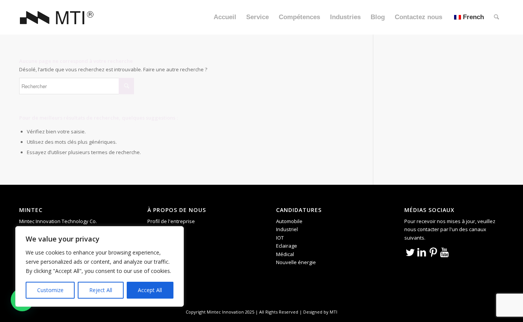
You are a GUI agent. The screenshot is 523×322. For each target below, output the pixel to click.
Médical (285, 254)
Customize (50, 290)
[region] (99, 266)
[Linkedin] (421, 252)
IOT (280, 237)
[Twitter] (410, 252)
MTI (333, 312)
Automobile (289, 221)
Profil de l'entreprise (171, 221)
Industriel (287, 229)
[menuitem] (225, 17)
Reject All (100, 290)
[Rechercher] (496, 17)
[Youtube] (444, 252)
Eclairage (286, 245)
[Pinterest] (433, 252)
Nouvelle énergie (296, 262)
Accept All (150, 290)
